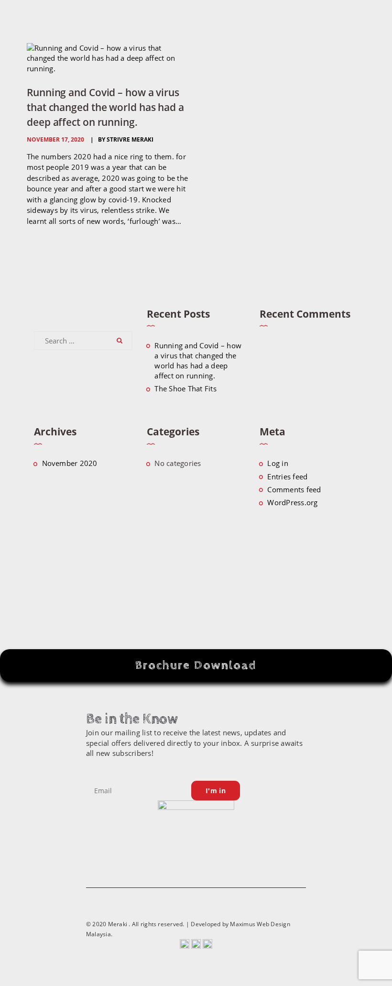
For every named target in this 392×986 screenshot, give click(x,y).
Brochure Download (196, 665)
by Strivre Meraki (125, 139)
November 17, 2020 (55, 139)
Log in (277, 463)
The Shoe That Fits (185, 388)
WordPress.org (292, 502)
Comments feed (294, 489)
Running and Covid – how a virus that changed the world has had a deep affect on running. (105, 107)
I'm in (216, 790)
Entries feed (287, 476)
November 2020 (70, 463)
